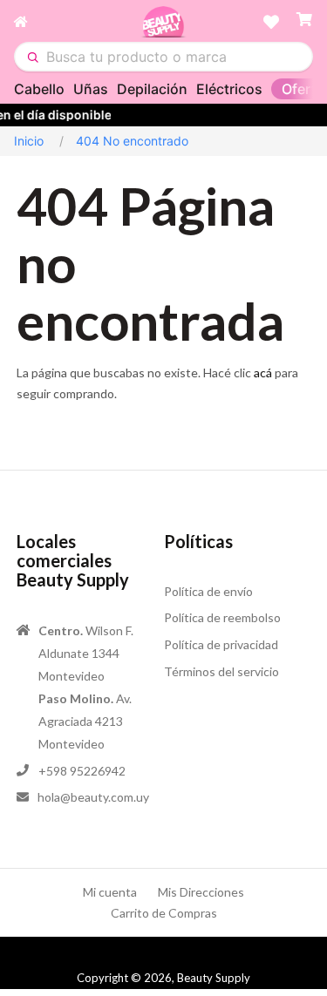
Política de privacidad (221, 644)
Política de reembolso (222, 617)
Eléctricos (229, 89)
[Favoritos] (271, 22)
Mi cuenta (110, 891)
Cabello (39, 89)
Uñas (90, 89)
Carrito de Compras (164, 912)
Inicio (29, 140)
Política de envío (208, 591)
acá (263, 372)
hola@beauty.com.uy (93, 796)
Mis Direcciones (201, 891)
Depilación (152, 89)
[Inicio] (77, 21)
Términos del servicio (221, 671)
